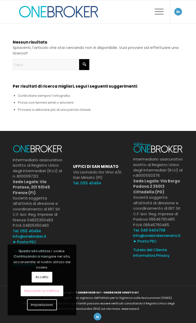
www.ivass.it (130, 309)
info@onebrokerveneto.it (157, 235)
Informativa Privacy (151, 255)
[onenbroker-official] (59, 11)
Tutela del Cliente (150, 249)
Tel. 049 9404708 (149, 230)
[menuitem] (157, 11)
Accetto (41, 277)
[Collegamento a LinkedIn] (178, 12)
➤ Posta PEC (24, 242)
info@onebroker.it (29, 236)
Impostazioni (42, 305)
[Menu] (157, 11)
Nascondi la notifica (41, 291)
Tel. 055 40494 (27, 231)
